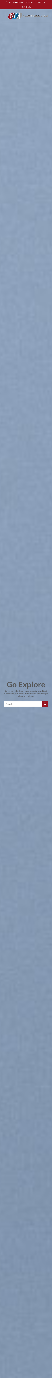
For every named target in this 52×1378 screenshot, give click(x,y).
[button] (4, 16)
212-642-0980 (15, 2)
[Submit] (45, 704)
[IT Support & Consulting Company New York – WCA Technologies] (28, 16)
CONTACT (30, 2)
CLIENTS (41, 2)
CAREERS (26, 7)
